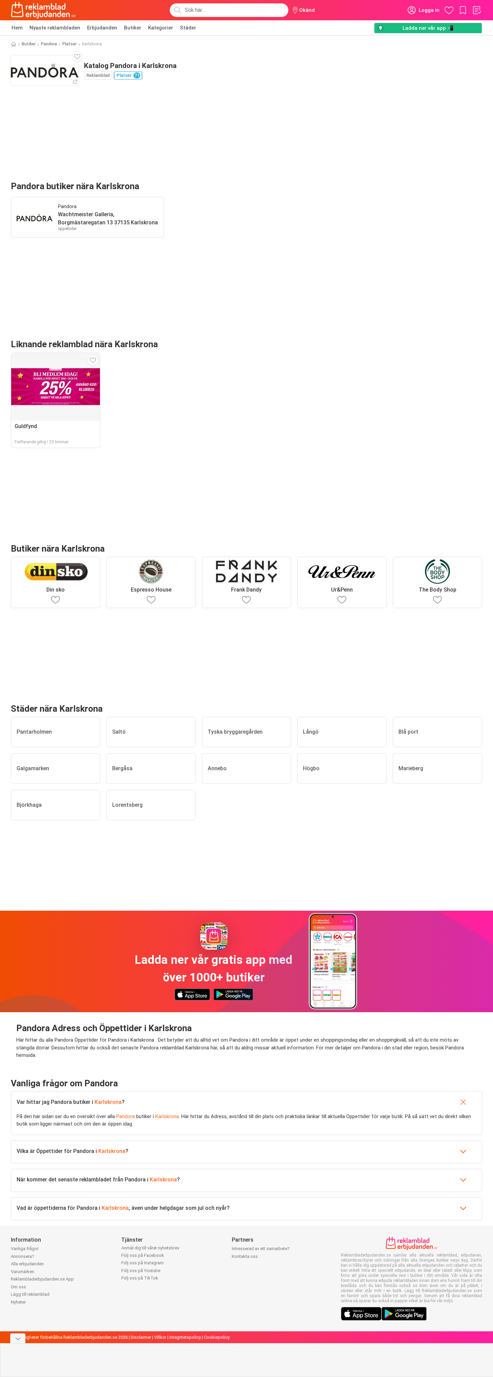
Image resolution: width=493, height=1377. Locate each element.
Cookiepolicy (217, 1337)
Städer (188, 28)
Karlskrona (108, 1102)
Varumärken (22, 1271)
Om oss (18, 1286)
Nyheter (18, 1302)
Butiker (132, 28)
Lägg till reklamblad (30, 1294)
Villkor (160, 1337)
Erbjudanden (102, 28)
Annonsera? (22, 1256)
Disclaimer (141, 1337)
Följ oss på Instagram (142, 1262)
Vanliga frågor (25, 1248)
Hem (17, 28)
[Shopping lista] (476, 10)
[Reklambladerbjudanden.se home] (43, 10)
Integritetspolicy (185, 1337)
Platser (69, 44)
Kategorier (160, 28)
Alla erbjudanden (27, 1263)
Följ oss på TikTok (139, 1278)
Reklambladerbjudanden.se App (42, 1279)
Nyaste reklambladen (54, 28)
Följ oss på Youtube (140, 1270)
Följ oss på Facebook (142, 1255)
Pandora (49, 44)
